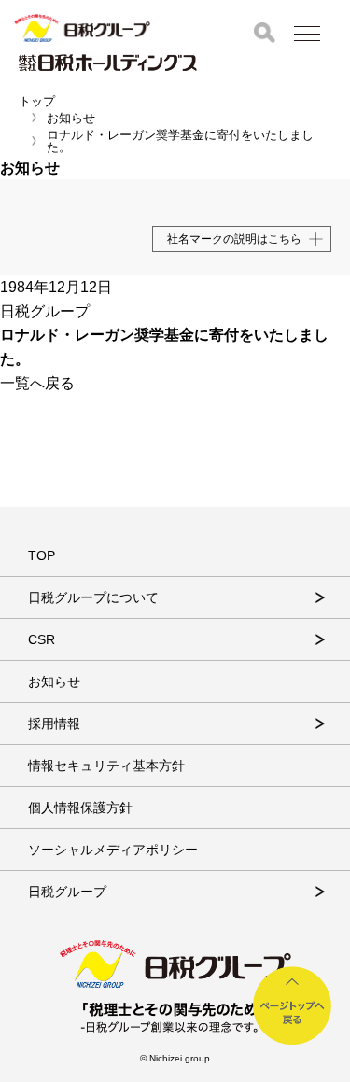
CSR (41, 639)
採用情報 (54, 723)
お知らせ (71, 118)
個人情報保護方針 (80, 807)
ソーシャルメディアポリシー (113, 849)
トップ (37, 101)
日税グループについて (93, 597)
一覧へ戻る (37, 383)
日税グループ (67, 891)
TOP (41, 555)
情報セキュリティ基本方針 (106, 765)
